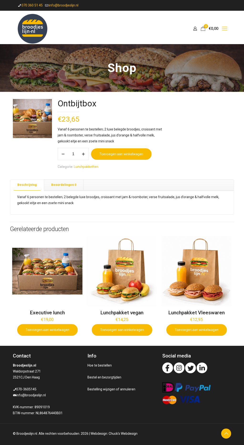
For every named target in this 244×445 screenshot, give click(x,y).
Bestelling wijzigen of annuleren (111, 389)
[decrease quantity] (63, 154)
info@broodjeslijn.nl (63, 5)
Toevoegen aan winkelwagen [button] (47, 330)
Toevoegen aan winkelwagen (121, 154)
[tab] (27, 185)
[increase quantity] (83, 154)
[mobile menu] (225, 29)
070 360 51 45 (32, 5)
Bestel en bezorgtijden (104, 377)
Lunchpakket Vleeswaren (196, 313)
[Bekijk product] (75, 253)
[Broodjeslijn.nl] (32, 28)
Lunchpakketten (86, 167)
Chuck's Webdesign (123, 433)
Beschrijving (27, 184)
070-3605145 (26, 389)
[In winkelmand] (75, 242)
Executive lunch (47, 313)
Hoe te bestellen (99, 365)
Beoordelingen (63, 184)
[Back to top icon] (226, 434)
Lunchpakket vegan (121, 313)
